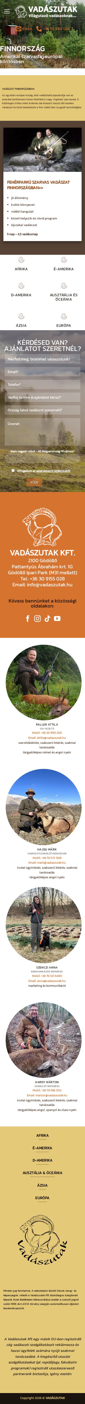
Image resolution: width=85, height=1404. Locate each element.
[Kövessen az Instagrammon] (37, 619)
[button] (6, 11)
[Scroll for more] (42, 58)
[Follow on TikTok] (47, 619)
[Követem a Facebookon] (27, 619)
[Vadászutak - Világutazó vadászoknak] (46, 11)
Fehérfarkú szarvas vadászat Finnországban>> (38, 184)
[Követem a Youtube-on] (57, 619)
